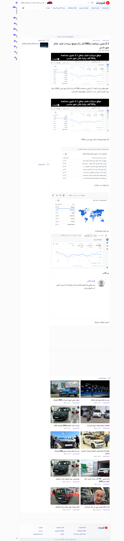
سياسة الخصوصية (38, 534)
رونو (16, 47)
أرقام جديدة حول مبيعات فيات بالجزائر (67, 507)
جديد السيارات (16, 10)
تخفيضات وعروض (83, 8)
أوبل (16, 24)
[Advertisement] (65, 22)
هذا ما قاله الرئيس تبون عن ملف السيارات (97, 507)
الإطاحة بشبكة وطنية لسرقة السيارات (98, 425)
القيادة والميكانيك (72, 8)
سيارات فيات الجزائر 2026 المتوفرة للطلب (66, 425)
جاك (16, 42)
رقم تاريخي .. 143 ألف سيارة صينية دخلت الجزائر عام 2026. (97, 480)
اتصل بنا (40, 527)
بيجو (16, 53)
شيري (16, 36)
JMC (16, 58)
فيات (16, 19)
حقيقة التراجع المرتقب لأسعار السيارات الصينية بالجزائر (95, 452)
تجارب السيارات (95, 8)
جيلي (16, 30)
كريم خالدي (101, 50)
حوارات (48, 8)
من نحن (41, 531)
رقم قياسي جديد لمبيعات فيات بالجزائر (67, 479)
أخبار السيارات (105, 8)
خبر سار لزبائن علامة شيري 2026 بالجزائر (66, 451)
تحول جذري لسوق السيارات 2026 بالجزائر (66, 400)
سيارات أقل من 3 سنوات (59, 8)
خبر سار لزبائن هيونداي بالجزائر (100, 400)
